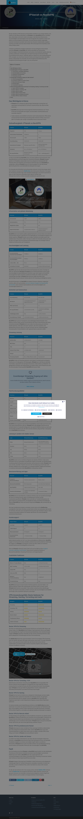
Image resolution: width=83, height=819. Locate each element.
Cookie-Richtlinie (41, 407)
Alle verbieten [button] (47, 413)
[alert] (41, 409)
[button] (41, 416)
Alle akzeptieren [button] (36, 413)
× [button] (64, 401)
